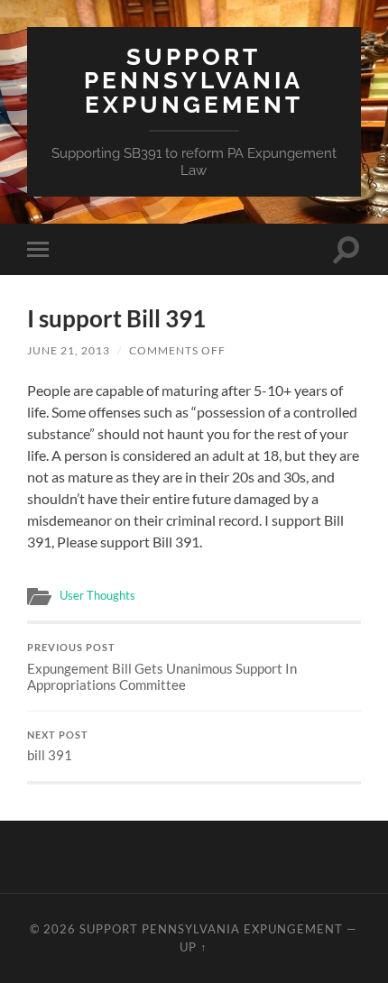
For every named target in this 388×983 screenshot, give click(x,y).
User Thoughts (97, 595)
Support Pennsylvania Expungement (193, 80)
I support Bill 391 (116, 318)
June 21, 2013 (68, 350)
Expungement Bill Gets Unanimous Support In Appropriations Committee (162, 667)
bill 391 (57, 747)
